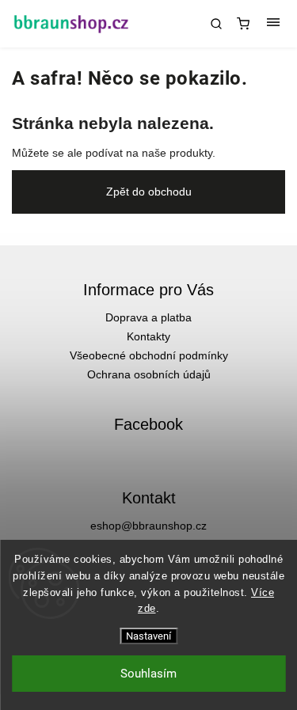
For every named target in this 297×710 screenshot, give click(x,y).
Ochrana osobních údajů (149, 374)
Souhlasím (148, 673)
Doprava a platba (148, 317)
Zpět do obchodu (149, 191)
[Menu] (273, 24)
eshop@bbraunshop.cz (148, 525)
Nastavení (148, 636)
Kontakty (148, 336)
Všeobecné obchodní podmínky (149, 355)
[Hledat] (216, 24)
